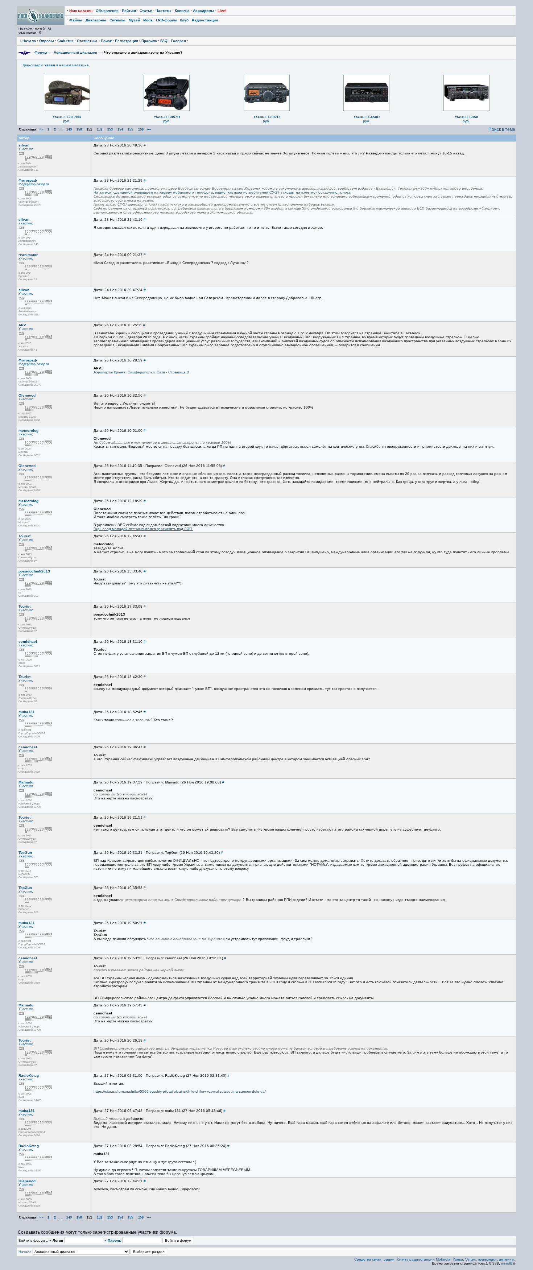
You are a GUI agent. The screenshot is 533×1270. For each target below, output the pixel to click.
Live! (222, 11)
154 (120, 129)
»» (149, 129)
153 (110, 129)
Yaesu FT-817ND (67, 117)
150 (79, 129)
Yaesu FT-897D (266, 117)
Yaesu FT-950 (466, 117)
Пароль (114, 1240)
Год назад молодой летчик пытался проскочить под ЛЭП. (143, 529)
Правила (149, 41)
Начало (29, 41)
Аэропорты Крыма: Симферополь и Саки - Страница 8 (141, 372)
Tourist (24, 536)
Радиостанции (205, 20)
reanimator (28, 255)
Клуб (184, 20)
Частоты (164, 11)
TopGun (25, 853)
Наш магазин (80, 11)
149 (69, 129)
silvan (23, 145)
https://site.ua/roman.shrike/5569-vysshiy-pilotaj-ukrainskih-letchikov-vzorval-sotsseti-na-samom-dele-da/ (180, 1091)
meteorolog (28, 431)
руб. (66, 121)
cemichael (27, 642)
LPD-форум (166, 20)
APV (22, 325)
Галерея (178, 41)
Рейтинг (129, 11)
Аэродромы (203, 11)
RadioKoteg (28, 1075)
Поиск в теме (501, 129)
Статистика (87, 41)
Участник (25, 149)
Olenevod (27, 395)
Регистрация (126, 41)
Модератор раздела (33, 184)
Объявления (107, 11)
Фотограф (27, 180)
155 (130, 129)
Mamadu (25, 782)
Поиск (106, 41)
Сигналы (117, 20)
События (65, 41)
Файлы (75, 20)
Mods (148, 20)
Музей (134, 20)
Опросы (46, 41)
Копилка (182, 11)
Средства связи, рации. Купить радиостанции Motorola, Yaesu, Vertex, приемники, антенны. (434, 1259)
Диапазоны (96, 20)
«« (42, 129)
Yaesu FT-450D (367, 117)
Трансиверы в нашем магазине (55, 65)
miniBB (507, 1263)
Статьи (146, 11)
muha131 (26, 712)
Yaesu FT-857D (167, 117)
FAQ (164, 41)
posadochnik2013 (34, 571)
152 (99, 129)
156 (141, 129)
